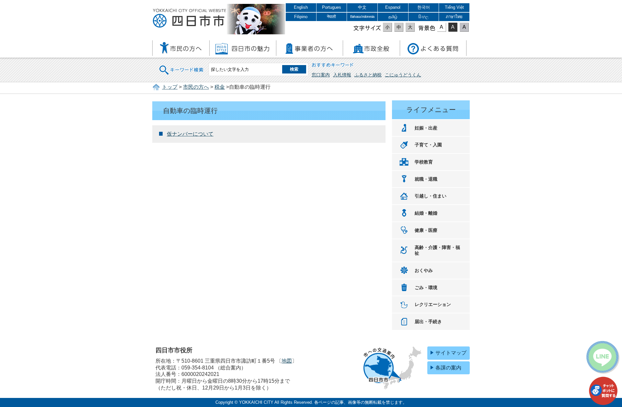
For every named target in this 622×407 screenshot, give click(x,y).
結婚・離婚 (426, 213)
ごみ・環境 (426, 287)
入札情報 (342, 74)
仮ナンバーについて (190, 134)
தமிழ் (392, 16)
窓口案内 (321, 74)
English (301, 7)
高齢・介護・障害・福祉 (437, 250)
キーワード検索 (182, 66)
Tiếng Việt (454, 7)
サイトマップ (450, 353)
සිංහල (423, 16)
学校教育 (424, 161)
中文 (362, 7)
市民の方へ (196, 87)
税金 (219, 87)
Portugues (331, 7)
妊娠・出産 (426, 127)
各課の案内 (448, 367)
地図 (287, 361)
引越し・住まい (430, 195)
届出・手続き (428, 321)
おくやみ (424, 270)
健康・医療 (426, 230)
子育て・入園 (428, 144)
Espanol (392, 7)
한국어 (423, 7)
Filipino (300, 16)
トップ (170, 87)
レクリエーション (433, 304)
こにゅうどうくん (403, 74)
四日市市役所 (189, 18)
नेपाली (331, 16)
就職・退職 (426, 179)
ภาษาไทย (454, 16)
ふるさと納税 (368, 74)
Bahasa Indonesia (362, 16)
